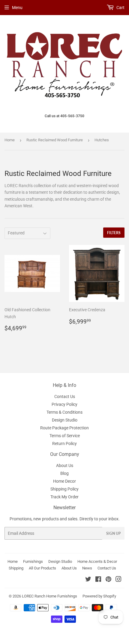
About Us (64, 465)
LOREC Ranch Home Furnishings (49, 596)
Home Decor (64, 481)
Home (9, 140)
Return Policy (64, 443)
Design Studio (64, 420)
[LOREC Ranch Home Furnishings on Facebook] (98, 580)
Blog (64, 473)
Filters (114, 232)
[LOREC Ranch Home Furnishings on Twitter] (88, 580)
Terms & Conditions (64, 412)
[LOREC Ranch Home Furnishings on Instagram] (119, 580)
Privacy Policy (64, 404)
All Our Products (42, 568)
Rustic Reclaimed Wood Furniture (54, 140)
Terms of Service (65, 435)
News (87, 568)
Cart (120, 7)
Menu (17, 7)
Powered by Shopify (99, 596)
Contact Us (64, 396)
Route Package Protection (64, 427)
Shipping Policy (64, 489)
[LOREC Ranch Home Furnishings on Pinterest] (108, 580)
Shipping (16, 568)
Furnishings (33, 561)
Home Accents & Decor (97, 561)
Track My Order (64, 496)
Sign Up (113, 533)
